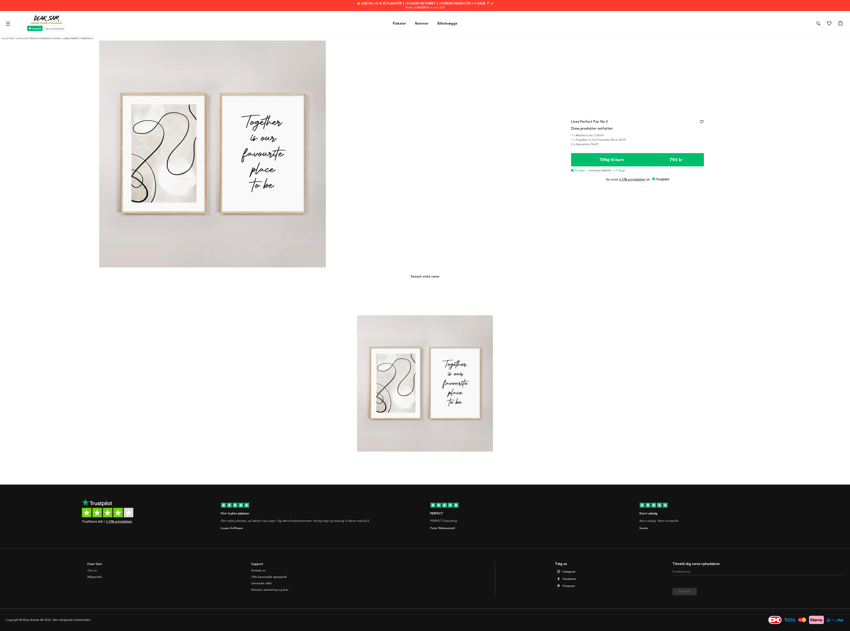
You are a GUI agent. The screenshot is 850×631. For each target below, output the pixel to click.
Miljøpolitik (94, 577)
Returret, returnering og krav (269, 590)
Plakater (399, 23)
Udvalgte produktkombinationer (38, 38)
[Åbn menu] (8, 23)
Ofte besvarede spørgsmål (269, 577)
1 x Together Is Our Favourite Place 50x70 (598, 140)
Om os (92, 570)
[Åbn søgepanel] (818, 23)
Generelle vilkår (261, 583)
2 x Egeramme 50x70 (584, 144)
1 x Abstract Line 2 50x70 (587, 135)
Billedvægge (447, 23)
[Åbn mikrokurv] (840, 23)
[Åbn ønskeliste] (829, 23)
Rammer (422, 23)
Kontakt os (258, 570)
